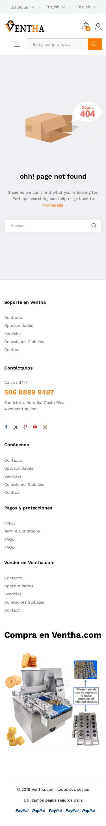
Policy (10, 523)
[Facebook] (6, 427)
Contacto (13, 317)
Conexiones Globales (24, 341)
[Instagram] (45, 427)
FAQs (9, 539)
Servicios (12, 333)
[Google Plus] (25, 427)
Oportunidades (18, 325)
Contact (12, 349)
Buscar (95, 44)
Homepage (53, 205)
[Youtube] (35, 427)
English (52, 7)
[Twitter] (16, 427)
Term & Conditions (22, 531)
